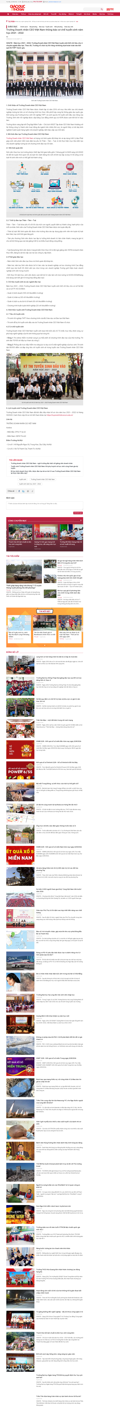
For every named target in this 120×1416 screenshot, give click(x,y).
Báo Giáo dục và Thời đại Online (17, 7)
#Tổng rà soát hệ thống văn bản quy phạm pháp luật (29, 21)
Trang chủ (8, 14)
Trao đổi (53, 14)
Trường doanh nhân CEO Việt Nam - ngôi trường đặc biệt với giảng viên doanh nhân (42, 463)
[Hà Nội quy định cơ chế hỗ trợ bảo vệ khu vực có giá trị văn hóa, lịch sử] (20, 707)
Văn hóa (102, 14)
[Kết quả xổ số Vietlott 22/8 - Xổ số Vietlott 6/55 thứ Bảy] (20, 770)
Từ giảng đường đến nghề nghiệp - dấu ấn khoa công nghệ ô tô (59, 1312)
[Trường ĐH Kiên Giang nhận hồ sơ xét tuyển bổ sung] (46, 532)
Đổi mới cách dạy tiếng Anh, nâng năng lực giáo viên (55, 1354)
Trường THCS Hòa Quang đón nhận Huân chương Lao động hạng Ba (58, 1271)
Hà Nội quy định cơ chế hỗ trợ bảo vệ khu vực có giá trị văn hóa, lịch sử (58, 700)
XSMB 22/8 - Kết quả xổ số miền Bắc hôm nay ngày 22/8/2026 (58, 741)
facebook (19, 491)
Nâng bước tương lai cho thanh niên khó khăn (53, 1248)
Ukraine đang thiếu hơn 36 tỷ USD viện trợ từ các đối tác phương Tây (57, 869)
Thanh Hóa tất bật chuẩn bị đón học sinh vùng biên (55, 1333)
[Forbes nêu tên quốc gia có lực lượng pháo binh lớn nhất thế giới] (50, 579)
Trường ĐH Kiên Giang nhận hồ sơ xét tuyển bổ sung (45, 543)
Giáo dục (15, 14)
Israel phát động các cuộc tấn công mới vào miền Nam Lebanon (70, 635)
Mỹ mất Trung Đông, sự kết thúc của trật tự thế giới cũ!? (57, 784)
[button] (76, 520)
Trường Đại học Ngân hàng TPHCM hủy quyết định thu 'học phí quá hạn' (59, 1376)
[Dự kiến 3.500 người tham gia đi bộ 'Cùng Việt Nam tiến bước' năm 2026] (20, 897)
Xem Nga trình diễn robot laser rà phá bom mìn (53, 1206)
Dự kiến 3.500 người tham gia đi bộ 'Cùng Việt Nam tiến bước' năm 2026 (59, 890)
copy (32, 491)
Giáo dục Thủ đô (110, 9)
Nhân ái (71, 14)
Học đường (62, 14)
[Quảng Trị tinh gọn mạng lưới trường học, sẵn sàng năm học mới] (20, 532)
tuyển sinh (22, 479)
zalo (23, 491)
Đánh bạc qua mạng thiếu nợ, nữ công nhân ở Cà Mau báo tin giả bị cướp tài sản (58, 1081)
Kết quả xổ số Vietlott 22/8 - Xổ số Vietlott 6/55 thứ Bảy (57, 762)
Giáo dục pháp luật (34, 14)
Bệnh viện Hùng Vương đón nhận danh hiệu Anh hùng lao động (59, 1143)
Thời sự (23, 14)
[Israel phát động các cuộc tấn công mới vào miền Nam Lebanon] (70, 623)
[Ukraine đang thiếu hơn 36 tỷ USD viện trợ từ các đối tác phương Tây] (20, 876)
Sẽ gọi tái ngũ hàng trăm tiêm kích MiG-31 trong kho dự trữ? (70, 562)
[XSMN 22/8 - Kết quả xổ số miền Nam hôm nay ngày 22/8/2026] (20, 855)
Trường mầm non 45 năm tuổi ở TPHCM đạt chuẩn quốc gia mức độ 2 (58, 1228)
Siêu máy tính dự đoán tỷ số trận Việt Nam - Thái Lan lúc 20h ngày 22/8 (44, 635)
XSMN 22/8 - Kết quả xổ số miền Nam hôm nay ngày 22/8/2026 (59, 847)
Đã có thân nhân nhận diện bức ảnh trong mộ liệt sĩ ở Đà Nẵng (59, 974)
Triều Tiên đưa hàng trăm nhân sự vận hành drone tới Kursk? (58, 1396)
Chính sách (24, 27)
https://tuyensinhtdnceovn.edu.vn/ (60, 415)
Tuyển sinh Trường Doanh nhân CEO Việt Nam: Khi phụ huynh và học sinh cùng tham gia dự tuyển (44, 467)
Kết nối (46, 14)
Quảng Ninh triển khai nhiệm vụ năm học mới (52, 1016)
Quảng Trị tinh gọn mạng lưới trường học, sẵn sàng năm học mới (19, 544)
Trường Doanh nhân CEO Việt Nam (19, 138)
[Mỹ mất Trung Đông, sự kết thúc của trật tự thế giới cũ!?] (20, 792)
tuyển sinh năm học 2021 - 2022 (30, 484)
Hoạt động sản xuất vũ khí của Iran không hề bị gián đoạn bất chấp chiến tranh (58, 1292)
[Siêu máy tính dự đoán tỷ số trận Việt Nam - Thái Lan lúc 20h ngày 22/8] (44, 623)
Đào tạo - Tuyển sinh (46, 27)
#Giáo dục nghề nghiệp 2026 (52, 21)
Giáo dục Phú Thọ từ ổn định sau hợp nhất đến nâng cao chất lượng (71, 544)
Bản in (28, 491)
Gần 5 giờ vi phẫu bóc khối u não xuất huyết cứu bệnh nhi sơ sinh (58, 1123)
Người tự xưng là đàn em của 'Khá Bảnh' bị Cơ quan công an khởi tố (58, 1186)
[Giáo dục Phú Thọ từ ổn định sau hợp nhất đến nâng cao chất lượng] (71, 532)
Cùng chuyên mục (17, 521)
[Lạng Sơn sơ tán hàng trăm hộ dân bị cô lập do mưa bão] (20, 665)
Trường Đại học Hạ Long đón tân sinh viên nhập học (55, 995)
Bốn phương (58, 27)
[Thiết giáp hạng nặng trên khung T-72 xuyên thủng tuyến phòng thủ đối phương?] (24, 571)
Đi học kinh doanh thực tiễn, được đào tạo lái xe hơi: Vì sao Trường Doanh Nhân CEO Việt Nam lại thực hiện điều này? (45, 472)
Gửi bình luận (78, 513)
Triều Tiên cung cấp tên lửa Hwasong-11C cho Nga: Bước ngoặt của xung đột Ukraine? (59, 1102)
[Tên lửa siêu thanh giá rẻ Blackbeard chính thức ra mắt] (19, 623)
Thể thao (110, 14)
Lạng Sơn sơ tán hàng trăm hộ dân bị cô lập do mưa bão (56, 657)
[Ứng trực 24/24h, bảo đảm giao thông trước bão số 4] (20, 834)
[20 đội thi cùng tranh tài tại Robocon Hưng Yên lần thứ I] (20, 813)
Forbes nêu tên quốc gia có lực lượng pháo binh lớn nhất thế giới (70, 577)
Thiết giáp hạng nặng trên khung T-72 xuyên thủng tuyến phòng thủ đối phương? (23, 587)
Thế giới (78, 14)
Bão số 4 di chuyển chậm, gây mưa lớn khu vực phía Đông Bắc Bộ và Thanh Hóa (59, 933)
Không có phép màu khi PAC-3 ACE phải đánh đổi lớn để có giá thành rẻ (59, 1038)
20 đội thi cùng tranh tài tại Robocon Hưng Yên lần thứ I (56, 805)
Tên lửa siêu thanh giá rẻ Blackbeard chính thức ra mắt (19, 634)
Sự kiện (11, 21)
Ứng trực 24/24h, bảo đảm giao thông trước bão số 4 (56, 826)
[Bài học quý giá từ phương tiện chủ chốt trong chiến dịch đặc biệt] (50, 594)
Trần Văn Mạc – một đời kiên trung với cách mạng (54, 720)
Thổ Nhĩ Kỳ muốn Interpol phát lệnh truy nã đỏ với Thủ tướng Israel (59, 1165)
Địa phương (33, 27)
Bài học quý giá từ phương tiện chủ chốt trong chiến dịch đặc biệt (69, 593)
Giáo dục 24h (68, 27)
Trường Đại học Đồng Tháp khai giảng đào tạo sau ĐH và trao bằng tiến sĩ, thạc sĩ (58, 679)
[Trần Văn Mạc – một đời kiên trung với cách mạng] (20, 728)
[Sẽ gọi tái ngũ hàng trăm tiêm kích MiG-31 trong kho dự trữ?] (50, 564)
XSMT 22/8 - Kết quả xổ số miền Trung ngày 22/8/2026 (56, 1058)
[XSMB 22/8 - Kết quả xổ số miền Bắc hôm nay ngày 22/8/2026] (20, 749)
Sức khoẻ (87, 14)
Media (95, 14)
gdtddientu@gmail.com (54, 1)
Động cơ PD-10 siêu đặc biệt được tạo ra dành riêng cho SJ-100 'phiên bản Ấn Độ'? (58, 954)
